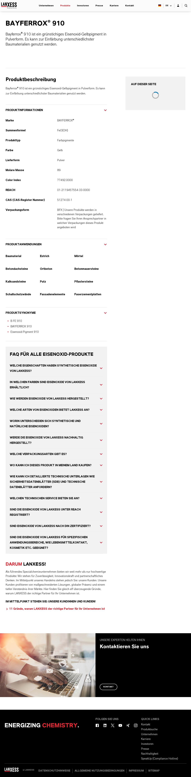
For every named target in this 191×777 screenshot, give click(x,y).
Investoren (83, 5)
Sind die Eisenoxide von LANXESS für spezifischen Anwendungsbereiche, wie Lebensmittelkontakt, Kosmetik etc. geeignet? (49, 542)
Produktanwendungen (24, 244)
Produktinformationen (24, 110)
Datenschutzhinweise (54, 771)
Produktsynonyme (21, 313)
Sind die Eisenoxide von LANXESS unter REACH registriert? (45, 512)
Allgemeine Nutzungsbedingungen (99, 771)
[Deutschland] (159, 5)
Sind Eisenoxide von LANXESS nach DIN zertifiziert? (50, 526)
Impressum (136, 771)
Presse (99, 5)
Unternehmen (46, 5)
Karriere (114, 5)
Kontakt (129, 5)
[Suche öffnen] (186, 5)
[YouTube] (120, 725)
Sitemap (154, 771)
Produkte (65, 5)
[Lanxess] (13, 770)
